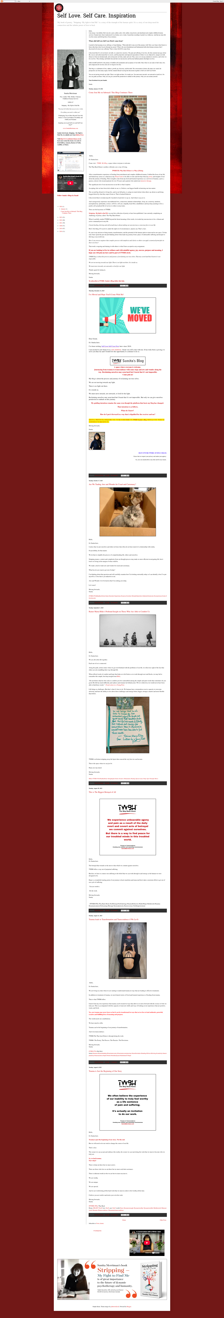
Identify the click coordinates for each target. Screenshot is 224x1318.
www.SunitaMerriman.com (70, 128)
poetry (150, 176)
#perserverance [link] (139, 778)
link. (123, 281)
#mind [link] (109, 1055)
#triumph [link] (152, 778)
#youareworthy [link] (138, 1208)
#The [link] (95, 1051)
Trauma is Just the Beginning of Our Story (105, 1071)
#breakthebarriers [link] (137, 596)
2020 (61, 226)
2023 (61, 217)
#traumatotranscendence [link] (116, 1210)
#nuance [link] (123, 596)
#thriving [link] (153, 1053)
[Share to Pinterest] (127, 286)
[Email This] (121, 286)
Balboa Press (80, 135)
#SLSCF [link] (96, 1208)
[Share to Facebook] (126, 286)
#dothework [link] (123, 1055)
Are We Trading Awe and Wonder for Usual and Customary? (112, 484)
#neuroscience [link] (98, 1055)
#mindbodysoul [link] (115, 1055)
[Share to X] (124, 286)
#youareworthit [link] (148, 1208)
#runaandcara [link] (158, 596)
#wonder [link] (111, 596)
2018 (61, 231)
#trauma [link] (94, 1053)
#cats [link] (164, 596)
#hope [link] (144, 778)
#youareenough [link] (128, 1208)
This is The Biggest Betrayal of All (102, 792)
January (63, 209)
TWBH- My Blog (102, 163)
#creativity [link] (159, 1053)
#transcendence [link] (103, 1210)
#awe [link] (107, 596)
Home (124, 1220)
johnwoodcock (115, 1306)
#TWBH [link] (91, 596)
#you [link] (121, 1208)
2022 (61, 220)
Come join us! (127, 374)
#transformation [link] (136, 1053)
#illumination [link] (127, 778)
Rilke (118, 676)
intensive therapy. (146, 181)
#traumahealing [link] (102, 1053)
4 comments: (114, 285)
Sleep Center (119, 176)
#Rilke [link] (90, 778)
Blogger (129, 1306)
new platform (116, 349)
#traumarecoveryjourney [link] (124, 1053)
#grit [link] (148, 778)
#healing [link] (133, 778)
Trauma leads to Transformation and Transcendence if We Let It (113, 919)
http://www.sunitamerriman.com (70, 139)
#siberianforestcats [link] (148, 596)
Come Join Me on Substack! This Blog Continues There (111, 92)
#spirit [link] (105, 1055)
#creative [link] (121, 778)
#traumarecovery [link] (112, 1053)
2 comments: (114, 1062)
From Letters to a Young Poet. (115, 685)
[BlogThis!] (122, 286)
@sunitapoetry (97, 1231)
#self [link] (100, 1208)
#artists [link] (117, 778)
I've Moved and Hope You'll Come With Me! (106, 294)
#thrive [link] (156, 778)
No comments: (114, 475)
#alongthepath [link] (111, 778)
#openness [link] (117, 596)
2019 (61, 228)
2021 (61, 223)
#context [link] (129, 596)
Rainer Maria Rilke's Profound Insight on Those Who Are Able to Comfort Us (119, 611)
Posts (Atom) (100, 1223)
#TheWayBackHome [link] (99, 596)
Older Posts (163, 1220)
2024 (61, 206)
